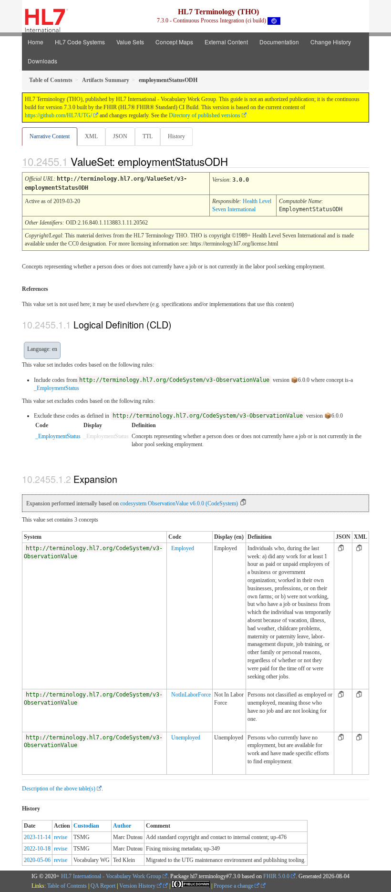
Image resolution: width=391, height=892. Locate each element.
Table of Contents (67, 885)
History (176, 136)
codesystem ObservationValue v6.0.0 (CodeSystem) (179, 503)
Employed (182, 548)
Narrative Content (50, 136)
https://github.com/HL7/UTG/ (58, 115)
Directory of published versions (204, 115)
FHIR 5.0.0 (276, 876)
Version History (138, 885)
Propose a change (234, 885)
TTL (148, 136)
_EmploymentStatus (56, 388)
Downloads (42, 61)
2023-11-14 (37, 837)
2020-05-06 (37, 860)
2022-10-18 (37, 848)
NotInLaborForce (191, 694)
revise (60, 837)
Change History (330, 42)
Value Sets (130, 42)
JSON (120, 136)
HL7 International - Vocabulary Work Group (111, 876)
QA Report (103, 885)
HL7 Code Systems (80, 42)
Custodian (86, 825)
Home (35, 42)
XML (91, 136)
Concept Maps (174, 42)
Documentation (279, 42)
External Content (226, 42)
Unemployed (185, 737)
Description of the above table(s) (58, 788)
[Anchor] (236, 161)
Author (122, 825)
